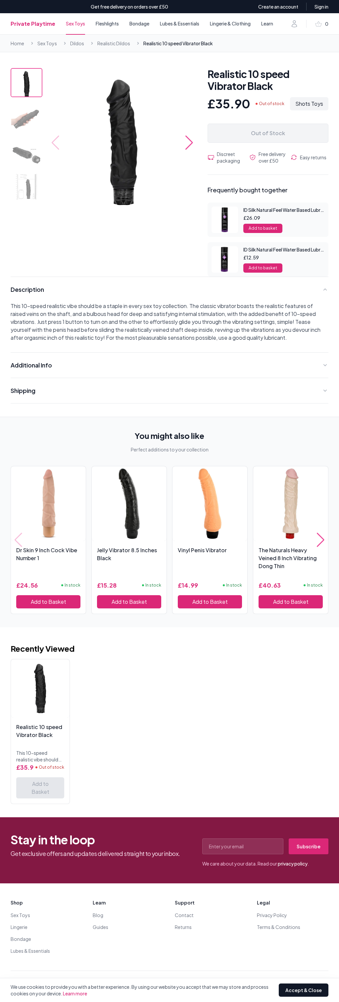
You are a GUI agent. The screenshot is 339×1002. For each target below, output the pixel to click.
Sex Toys (75, 23)
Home (17, 43)
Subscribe (308, 846)
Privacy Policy (272, 915)
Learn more (75, 993)
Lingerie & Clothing (230, 23)
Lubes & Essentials (179, 23)
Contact (184, 915)
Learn (267, 23)
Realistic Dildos (113, 43)
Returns (183, 927)
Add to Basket (48, 601)
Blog (98, 915)
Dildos (77, 43)
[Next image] (189, 142)
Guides (100, 927)
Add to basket (263, 228)
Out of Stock (268, 133)
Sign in (321, 7)
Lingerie (19, 927)
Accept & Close (303, 990)
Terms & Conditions (278, 927)
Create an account (278, 7)
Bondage (139, 23)
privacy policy (293, 864)
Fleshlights (107, 23)
